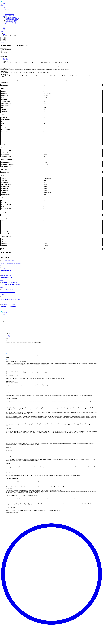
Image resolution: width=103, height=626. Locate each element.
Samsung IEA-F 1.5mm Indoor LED (9, 306)
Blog (4, 29)
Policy (4, 315)
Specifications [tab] (5, 59)
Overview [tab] (5, 58)
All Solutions (7, 9)
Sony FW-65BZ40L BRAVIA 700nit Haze (10, 263)
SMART (1, 301)
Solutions (4, 8)
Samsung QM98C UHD (6, 277)
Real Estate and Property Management (12, 24)
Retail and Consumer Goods (10, 17)
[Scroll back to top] (51, 624)
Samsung (1, 287)
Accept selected (15, 512)
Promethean (2, 294)
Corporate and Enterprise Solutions (11, 19)
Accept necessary (9, 512)
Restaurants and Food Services (11, 20)
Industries (4, 16)
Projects (4, 25)
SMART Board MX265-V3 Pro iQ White (10, 299)
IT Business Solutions (9, 11)
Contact (2, 5)
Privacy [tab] (9, 336)
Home (4, 7)
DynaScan (2, 42)
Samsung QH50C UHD (6, 270)
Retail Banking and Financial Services (12, 23)
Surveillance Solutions (9, 13)
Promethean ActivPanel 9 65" (7, 292)
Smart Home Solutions (9, 15)
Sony (1, 265)
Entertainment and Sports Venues (11, 22)
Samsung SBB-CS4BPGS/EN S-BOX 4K (10, 284)
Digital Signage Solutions (10, 10)
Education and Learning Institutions (12, 18)
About (4, 28)
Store (4, 27)
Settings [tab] (9, 335)
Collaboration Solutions (9, 14)
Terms (4, 314)
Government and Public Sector (11, 21)
